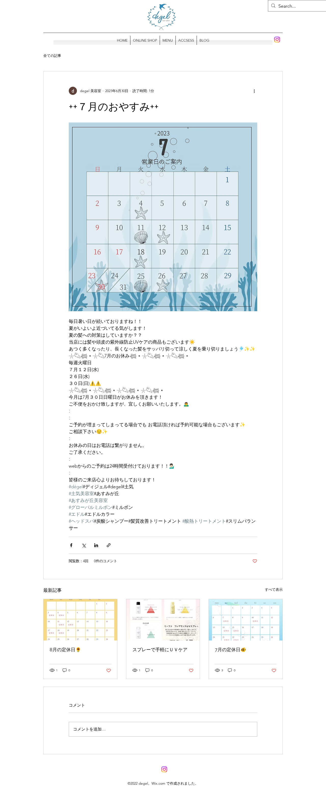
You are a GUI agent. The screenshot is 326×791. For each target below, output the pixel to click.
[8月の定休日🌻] (80, 620)
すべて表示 (274, 589)
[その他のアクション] (254, 91)
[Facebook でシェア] (71, 545)
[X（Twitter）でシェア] (83, 545)
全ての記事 (52, 55)
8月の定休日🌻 (65, 649)
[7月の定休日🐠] (245, 620)
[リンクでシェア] (108, 545)
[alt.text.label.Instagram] (277, 39)
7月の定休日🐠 (230, 649)
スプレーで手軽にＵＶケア (159, 649)
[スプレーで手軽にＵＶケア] (163, 620)
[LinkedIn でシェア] (96, 545)
